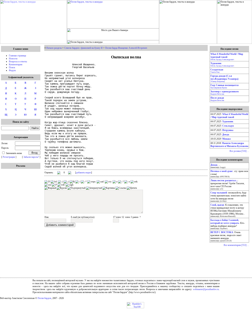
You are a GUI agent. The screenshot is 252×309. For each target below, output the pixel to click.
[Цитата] (132, 188)
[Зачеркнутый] (94, 188)
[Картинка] (109, 188)
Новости (13, 58)
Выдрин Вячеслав (217, 94)
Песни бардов (44, 298)
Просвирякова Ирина (218, 88)
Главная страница (17, 55)
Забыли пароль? (31, 157)
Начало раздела (54, 48)
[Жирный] (50, 188)
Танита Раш (215, 72)
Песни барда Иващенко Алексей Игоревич (126, 48)
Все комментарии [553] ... (236, 245)
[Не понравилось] (69, 173)
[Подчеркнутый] (76, 188)
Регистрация (9, 157)
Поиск (12, 67)
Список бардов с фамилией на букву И (83, 48)
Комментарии (15, 64)
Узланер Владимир (217, 81)
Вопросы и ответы (18, 61)
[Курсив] (62, 188)
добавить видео (83, 172)
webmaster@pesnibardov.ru (206, 289)
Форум (12, 70)
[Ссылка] (121, 188)
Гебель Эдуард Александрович (222, 60)
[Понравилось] (58, 173)
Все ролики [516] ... (239, 151)
